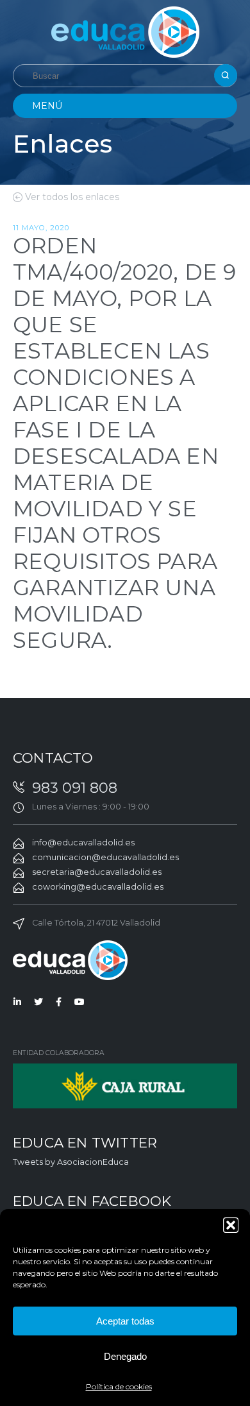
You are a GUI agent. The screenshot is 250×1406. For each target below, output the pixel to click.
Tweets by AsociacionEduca (71, 1162)
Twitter (38, 1002)
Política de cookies (119, 1386)
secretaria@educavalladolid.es (97, 872)
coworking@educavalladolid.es (97, 887)
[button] (230, 1225)
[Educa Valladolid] (125, 31)
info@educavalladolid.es (83, 842)
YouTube (79, 1002)
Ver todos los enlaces (72, 197)
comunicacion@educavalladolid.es (105, 857)
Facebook (59, 1002)
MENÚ (47, 106)
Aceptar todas (125, 1321)
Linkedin (18, 1002)
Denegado (125, 1356)
